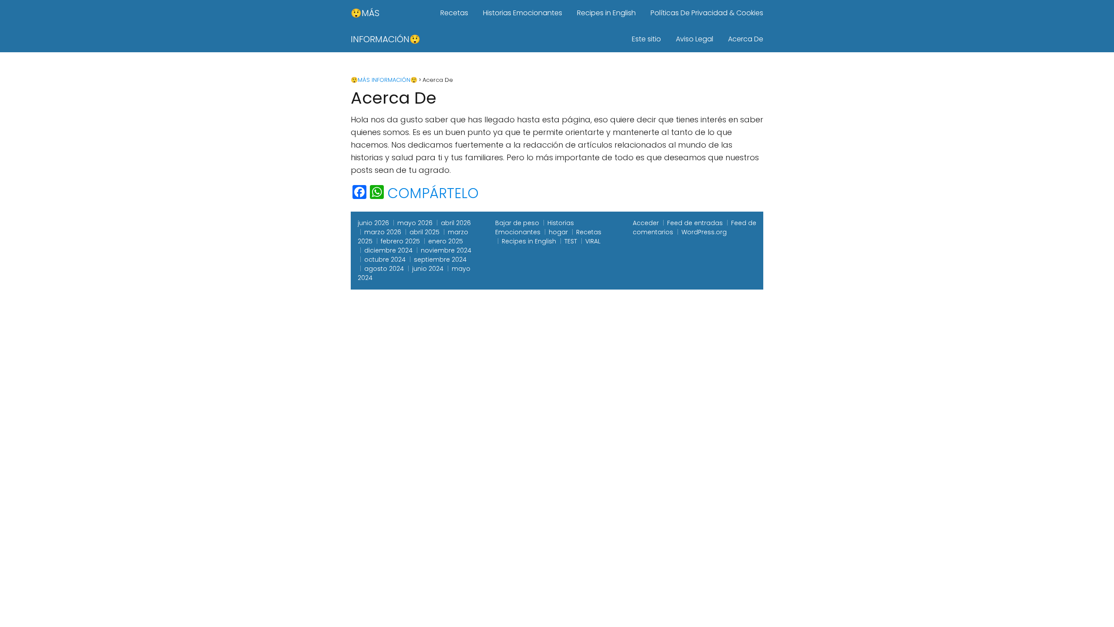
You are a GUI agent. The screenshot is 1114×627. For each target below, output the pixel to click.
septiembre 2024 (440, 259)
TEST (570, 241)
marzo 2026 (382, 232)
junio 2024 (427, 268)
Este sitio (646, 39)
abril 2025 (424, 232)
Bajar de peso (517, 223)
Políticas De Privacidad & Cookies (707, 13)
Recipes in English (606, 13)
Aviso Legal (694, 39)
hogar (558, 232)
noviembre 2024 (446, 250)
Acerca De (745, 39)
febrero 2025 (400, 241)
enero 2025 (445, 241)
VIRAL (593, 241)
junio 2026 (373, 223)
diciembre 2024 (388, 250)
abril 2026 (456, 223)
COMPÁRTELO (433, 193)
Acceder (646, 223)
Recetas (454, 13)
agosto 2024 (384, 268)
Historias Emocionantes (522, 13)
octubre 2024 (385, 259)
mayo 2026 (415, 223)
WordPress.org (704, 232)
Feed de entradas (695, 223)
